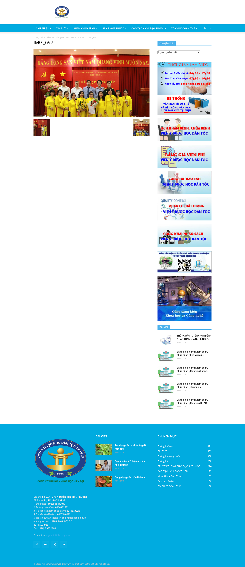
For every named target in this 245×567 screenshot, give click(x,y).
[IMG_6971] (92, 83)
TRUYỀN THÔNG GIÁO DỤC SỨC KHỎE (179, 466)
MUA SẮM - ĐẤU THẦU (170, 476)
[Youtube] (63, 544)
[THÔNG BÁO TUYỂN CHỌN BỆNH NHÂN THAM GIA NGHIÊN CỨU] (166, 340)
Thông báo (163, 461)
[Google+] (45, 544)
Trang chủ (38, 37)
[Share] (55, 544)
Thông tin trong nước (169, 456)
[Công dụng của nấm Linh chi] (104, 481)
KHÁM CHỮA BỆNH (84, 28)
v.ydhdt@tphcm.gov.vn (58, 535)
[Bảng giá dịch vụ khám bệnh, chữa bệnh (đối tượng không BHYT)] (166, 372)
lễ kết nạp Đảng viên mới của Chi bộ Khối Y (66, 37)
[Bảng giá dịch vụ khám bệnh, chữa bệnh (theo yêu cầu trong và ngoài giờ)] (166, 356)
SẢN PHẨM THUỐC (113, 28)
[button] (207, 28)
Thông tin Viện (165, 446)
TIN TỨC (61, 28)
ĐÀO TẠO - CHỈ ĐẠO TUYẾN (173, 471)
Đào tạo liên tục (166, 481)
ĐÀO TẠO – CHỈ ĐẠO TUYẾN (148, 28)
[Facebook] (37, 544)
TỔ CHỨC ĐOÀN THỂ (183, 28)
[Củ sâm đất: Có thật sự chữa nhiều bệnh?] (104, 465)
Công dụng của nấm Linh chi (130, 477)
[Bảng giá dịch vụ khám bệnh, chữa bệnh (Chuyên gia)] (166, 388)
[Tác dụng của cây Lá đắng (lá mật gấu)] (104, 449)
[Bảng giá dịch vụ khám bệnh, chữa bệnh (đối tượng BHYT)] (166, 404)
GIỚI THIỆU (42, 28)
